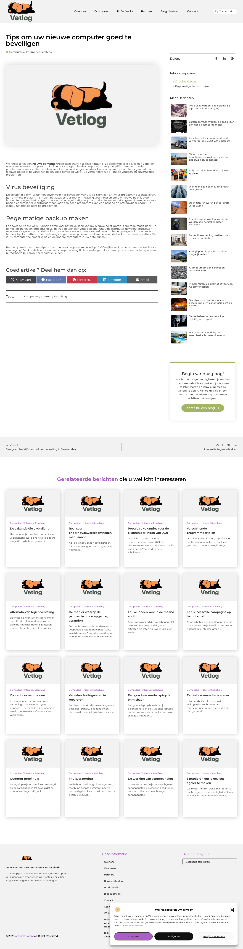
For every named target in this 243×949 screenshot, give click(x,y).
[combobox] (225, 11)
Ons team (101, 11)
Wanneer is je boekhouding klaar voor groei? (209, 188)
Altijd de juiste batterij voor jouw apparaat (208, 172)
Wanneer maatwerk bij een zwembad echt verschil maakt (207, 334)
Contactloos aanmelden (27, 695)
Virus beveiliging (185, 81)
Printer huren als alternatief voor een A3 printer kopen (211, 285)
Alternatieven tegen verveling (32, 612)
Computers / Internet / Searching (30, 52)
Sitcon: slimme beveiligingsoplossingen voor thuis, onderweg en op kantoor (210, 157)
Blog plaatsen (170, 11)
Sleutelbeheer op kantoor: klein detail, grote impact (207, 317)
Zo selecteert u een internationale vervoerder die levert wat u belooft (209, 139)
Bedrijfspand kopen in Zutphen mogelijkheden (208, 253)
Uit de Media (111, 887)
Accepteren (133, 936)
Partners (147, 11)
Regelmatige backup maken (192, 86)
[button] (232, 910)
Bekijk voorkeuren (214, 936)
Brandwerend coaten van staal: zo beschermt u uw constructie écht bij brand (210, 303)
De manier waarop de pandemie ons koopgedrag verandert (88, 616)
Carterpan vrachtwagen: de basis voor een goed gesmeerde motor (211, 123)
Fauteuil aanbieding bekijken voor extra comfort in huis (209, 236)
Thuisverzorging (81, 778)
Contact (192, 11)
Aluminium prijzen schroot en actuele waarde (207, 269)
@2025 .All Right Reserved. (32, 936)
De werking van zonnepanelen (150, 778)
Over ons (80, 11)
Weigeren (174, 936)
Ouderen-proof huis (24, 778)
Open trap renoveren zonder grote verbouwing (209, 204)
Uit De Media (124, 11)
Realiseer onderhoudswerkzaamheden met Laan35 (90, 533)
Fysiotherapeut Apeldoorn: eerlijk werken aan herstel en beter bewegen (208, 222)
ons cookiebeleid (134, 925)
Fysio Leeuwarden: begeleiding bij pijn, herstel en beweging (209, 107)
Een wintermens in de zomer (208, 695)
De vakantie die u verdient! (29, 528)
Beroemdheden (113, 881)
